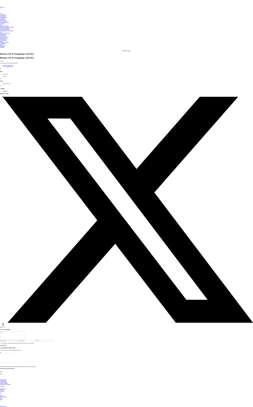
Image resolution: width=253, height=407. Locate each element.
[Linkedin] (3, 323)
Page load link (3, 406)
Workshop (5, 91)
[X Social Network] (128, 322)
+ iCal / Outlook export (7, 66)
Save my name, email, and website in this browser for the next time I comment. (17, 343)
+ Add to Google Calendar (8, 65)
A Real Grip (39, 403)
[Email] (3, 324)
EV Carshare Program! (5, 1)
